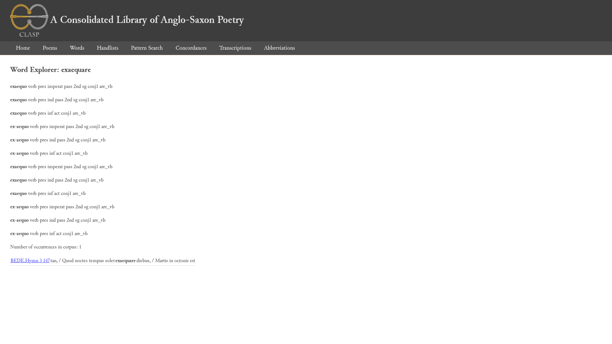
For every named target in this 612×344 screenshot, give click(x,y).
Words (77, 48)
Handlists (107, 48)
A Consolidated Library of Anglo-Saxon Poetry (147, 19)
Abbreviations (279, 48)
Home (23, 48)
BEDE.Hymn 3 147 (30, 260)
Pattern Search (147, 48)
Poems (50, 48)
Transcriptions (235, 48)
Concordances (191, 48)
